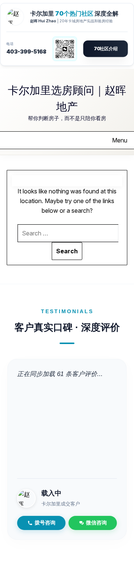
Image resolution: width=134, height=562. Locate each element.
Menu (119, 140)
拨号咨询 (45, 523)
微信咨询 (96, 523)
